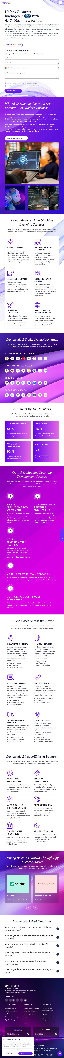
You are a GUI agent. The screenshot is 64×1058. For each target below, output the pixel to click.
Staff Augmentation (10, 1014)
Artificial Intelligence (10, 1008)
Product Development (11, 1011)
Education (26, 1023)
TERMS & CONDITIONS (37, 1045)
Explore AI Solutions (13, 44)
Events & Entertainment (30, 1011)
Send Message (12, 91)
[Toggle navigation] (60, 2)
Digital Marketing (10, 1020)
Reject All (9, 1053)
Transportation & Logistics (31, 1008)
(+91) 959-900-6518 (47, 1008)
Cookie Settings (18, 1049)
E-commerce (26, 1017)
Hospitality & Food (28, 1014)
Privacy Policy (36, 86)
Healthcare (26, 1020)
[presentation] (28, 908)
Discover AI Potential (15, 138)
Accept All (24, 1053)
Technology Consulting (11, 1017)
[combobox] (8, 68)
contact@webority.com (47, 1010)
